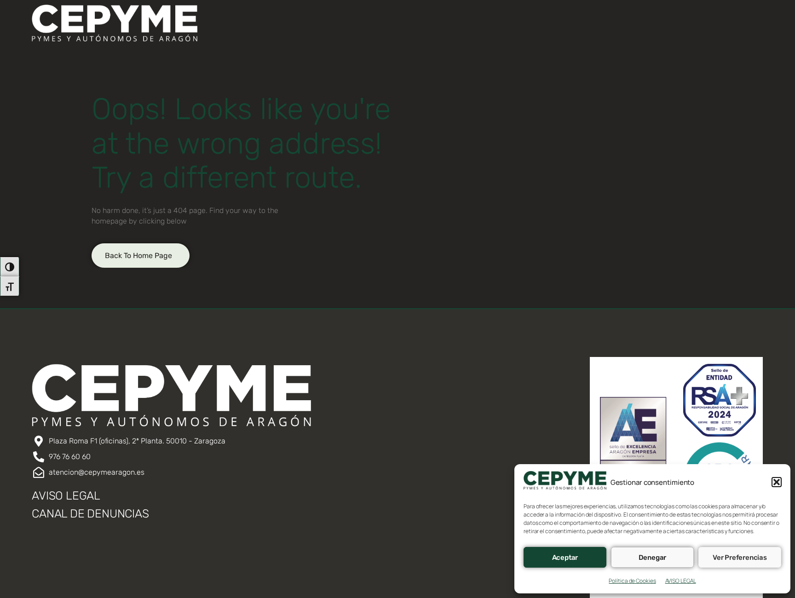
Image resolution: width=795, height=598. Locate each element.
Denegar (653, 557)
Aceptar (565, 557)
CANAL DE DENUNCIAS (90, 513)
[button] (776, 482)
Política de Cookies (632, 581)
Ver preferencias (740, 557)
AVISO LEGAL (680, 581)
